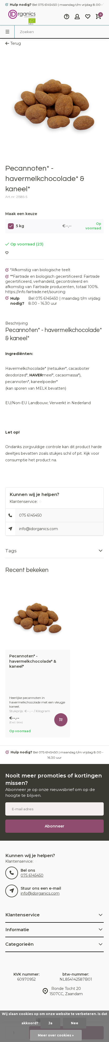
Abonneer (54, 826)
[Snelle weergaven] (60, 719)
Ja (50, 1023)
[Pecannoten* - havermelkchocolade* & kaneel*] (37, 617)
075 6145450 (30, 515)
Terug (15, 43)
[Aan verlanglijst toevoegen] (6, 253)
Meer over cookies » (56, 1035)
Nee (74, 1023)
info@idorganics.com (38, 528)
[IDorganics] (21, 17)
